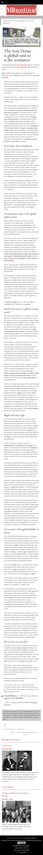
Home (5, 21)
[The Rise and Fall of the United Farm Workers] (16, 812)
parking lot (35, 126)
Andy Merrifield (7, 749)
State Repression (17, 73)
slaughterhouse (33, 128)
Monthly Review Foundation (21, 846)
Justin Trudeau (8, 258)
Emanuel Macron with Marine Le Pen (25, 256)
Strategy (26, 73)
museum (23, 128)
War (31, 73)
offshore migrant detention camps (15, 373)
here (5, 691)
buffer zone (9, 130)
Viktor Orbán (31, 258)
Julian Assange (33, 408)
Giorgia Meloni (21, 258)
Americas (5, 75)
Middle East (17, 75)
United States (32, 75)
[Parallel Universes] (17, 761)
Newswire (5, 78)
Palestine (24, 75)
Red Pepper (20, 67)
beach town (14, 128)
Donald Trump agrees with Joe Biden (16, 254)
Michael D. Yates (7, 799)
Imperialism (7, 73)
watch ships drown (30, 377)
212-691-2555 (23, 852)
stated (33, 574)
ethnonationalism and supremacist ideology (18, 445)
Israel (10, 75)
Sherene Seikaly (11, 302)
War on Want (22, 648)
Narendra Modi (9, 260)
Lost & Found (7, 787)
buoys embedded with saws (21, 375)
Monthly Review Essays (11, 739)
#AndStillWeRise (10, 696)
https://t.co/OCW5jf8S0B (13, 698)
